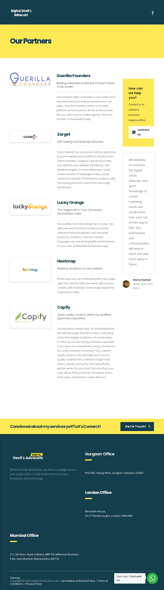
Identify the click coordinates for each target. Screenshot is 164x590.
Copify (63, 307)
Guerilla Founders (73, 75)
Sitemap (15, 578)
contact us (143, 132)
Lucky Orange (70, 202)
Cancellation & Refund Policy (78, 581)
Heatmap (66, 261)
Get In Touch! (135, 426)
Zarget (63, 134)
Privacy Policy (34, 584)
